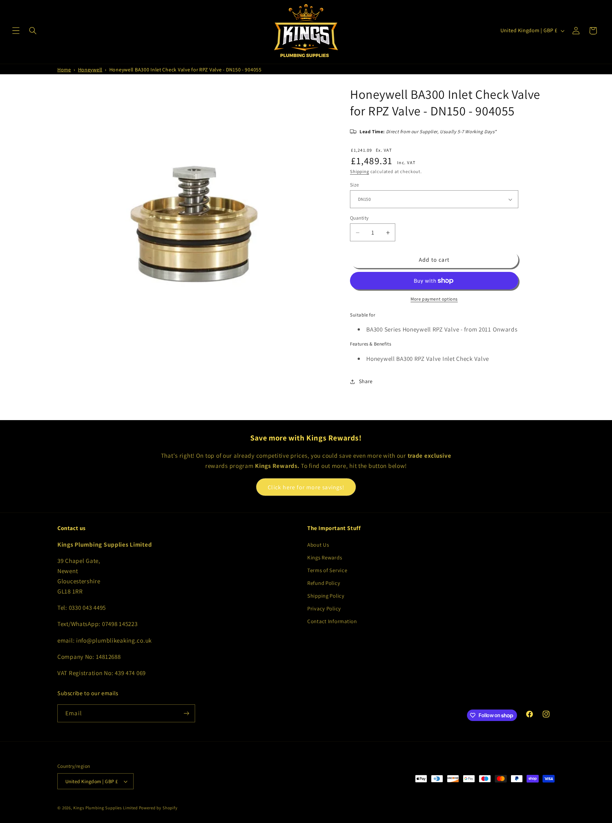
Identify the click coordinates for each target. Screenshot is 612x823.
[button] (16, 30)
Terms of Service (327, 570)
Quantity (359, 218)
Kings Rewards (324, 557)
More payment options (434, 299)
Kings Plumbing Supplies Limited (105, 808)
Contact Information (332, 621)
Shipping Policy (326, 595)
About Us (318, 544)
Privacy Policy (324, 608)
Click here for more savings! (306, 487)
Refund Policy (323, 582)
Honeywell (90, 69)
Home (64, 69)
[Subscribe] (186, 713)
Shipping (359, 171)
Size (354, 184)
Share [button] (366, 381)
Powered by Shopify (158, 808)
